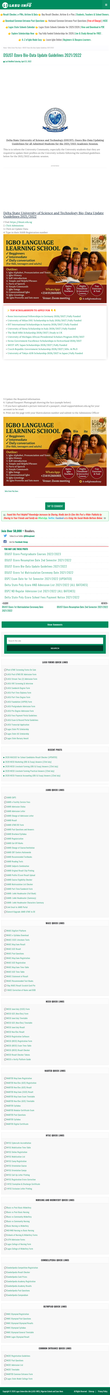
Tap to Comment (55, 506)
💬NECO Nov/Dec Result (14, 1031)
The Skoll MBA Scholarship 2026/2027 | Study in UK (35, 332)
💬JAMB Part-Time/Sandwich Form (18, 888)
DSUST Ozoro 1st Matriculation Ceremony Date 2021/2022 (39, 572)
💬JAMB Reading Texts (13, 861)
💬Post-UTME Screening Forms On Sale (20, 669)
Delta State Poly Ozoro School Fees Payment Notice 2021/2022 (42, 597)
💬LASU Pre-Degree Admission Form (19, 710)
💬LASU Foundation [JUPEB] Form (18, 701)
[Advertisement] (55, 86)
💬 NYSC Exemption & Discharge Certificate (22, 1183)
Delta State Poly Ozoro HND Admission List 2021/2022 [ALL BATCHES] (46, 585)
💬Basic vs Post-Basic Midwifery (17, 1207)
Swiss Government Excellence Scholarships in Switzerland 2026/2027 (45, 340)
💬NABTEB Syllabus (12, 1105)
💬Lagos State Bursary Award (16, 738)
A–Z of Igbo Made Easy (32, 39)
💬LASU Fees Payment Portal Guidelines (20, 715)
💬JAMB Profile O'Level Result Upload (19, 875)
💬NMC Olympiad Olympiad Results (18, 1323)
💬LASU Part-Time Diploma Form (17, 692)
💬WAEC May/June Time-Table (16, 967)
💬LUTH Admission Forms (14, 1239)
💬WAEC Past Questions (14, 953)
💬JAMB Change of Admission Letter (19, 815)
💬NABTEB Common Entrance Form (18, 1374)
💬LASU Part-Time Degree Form (17, 697)
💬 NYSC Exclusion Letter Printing (18, 1188)
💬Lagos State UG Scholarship (16, 733)
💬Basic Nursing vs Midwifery (16, 1225)
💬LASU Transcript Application (16, 724)
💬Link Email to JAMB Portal (16, 907)
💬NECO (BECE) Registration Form (18, 1040)
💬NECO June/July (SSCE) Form (17, 1008)
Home (5, 48)
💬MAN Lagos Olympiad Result (16, 1336)
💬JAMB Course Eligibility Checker (18, 879)
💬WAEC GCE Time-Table (14, 971)
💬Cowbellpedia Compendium (16, 1295)
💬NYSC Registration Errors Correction (20, 1179)
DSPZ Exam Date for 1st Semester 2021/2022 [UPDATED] (38, 579)
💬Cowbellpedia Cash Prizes (15, 1276)
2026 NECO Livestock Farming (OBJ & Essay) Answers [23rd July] (31, 766)
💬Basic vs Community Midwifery (18, 1216)
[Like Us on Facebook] (5, 541)
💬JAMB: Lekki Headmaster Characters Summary (24, 902)
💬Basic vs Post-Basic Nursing (16, 1212)
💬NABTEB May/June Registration (18, 1078)
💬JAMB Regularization (13, 838)
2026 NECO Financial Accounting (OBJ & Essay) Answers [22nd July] (32, 775)
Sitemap (91, 1391)
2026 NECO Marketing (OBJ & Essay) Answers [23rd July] (28, 761)
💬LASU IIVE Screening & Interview (18, 683)
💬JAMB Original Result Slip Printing (19, 870)
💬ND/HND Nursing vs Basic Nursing (19, 1230)
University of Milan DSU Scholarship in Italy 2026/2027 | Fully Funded (44, 320)
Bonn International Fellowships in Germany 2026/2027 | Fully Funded (44, 316)
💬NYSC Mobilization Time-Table (17, 1147)
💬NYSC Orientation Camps (15, 1170)
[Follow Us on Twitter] (5, 535)
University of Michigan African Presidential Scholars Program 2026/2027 (46, 336)
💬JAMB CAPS (10, 797)
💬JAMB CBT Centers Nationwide (17, 852)
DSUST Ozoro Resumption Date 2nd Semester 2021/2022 (38, 560)
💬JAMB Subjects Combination (16, 865)
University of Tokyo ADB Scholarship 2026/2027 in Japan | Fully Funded (45, 353)
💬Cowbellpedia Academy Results (18, 1285)
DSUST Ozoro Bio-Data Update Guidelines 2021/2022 (36, 566)
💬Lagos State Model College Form (18, 1378)
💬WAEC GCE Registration (15, 962)
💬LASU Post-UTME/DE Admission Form (20, 674)
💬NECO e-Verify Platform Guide (17, 1059)
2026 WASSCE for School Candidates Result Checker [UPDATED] (31, 757)
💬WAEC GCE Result (12, 948)
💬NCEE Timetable (11, 1369)
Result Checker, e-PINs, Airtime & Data (20, 14)
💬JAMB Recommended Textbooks (18, 856)
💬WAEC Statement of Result (16, 976)
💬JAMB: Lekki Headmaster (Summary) (20, 897)
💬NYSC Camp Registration (15, 1161)
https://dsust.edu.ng (21, 222)
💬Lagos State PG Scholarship (16, 729)
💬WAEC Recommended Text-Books (18, 980)
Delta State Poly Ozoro (14, 48)
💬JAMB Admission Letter (14, 811)
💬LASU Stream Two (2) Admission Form (20, 678)
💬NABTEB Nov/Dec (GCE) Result (18, 1087)
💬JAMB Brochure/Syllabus (15, 833)
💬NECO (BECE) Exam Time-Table (17, 1045)
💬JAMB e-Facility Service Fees (17, 801)
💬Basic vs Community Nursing (17, 1221)
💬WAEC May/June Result (14, 944)
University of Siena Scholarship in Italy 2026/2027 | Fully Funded (42, 328)
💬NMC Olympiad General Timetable (19, 1332)
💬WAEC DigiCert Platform (15, 930)
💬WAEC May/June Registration (17, 958)
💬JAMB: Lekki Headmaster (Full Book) (20, 893)
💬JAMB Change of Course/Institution (19, 847)
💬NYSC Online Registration (15, 1151)
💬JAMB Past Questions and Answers (19, 829)
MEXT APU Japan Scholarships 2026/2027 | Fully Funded (37, 345)
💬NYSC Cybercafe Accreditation (17, 1142)
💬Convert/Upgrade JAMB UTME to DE (19, 911)
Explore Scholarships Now (23, 33)
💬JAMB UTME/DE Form (14, 824)
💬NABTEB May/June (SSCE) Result (18, 1091)
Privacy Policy (102, 1391)
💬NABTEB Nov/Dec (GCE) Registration (20, 1082)
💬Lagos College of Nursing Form (17, 1244)
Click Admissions (15, 225)
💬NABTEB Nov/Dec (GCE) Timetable (19, 1101)
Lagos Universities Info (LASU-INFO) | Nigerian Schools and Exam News (39, 1391)
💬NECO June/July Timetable (16, 1018)
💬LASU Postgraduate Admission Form (19, 706)
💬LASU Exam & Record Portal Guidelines (21, 719)
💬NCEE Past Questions (13, 1360)
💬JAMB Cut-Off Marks (13, 843)
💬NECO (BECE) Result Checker (17, 1050)
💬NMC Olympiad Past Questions (17, 1318)
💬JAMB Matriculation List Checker (18, 884)
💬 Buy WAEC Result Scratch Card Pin (19, 985)
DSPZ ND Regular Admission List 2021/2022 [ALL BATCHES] (40, 591)
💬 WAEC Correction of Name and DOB (20, 990)
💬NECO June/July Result (14, 1027)
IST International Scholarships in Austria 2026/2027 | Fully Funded (43, 324)
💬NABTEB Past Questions (15, 1114)
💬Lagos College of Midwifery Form (18, 1248)
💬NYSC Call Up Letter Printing (17, 1174)
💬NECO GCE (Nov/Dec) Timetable (18, 1022)
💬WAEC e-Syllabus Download (16, 935)
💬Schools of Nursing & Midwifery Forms (21, 1234)
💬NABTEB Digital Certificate (16, 1123)
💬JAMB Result (10, 820)
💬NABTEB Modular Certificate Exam (19, 1110)
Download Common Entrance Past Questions (24, 20)
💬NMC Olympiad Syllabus (15, 1327)
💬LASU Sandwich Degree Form (17, 687)
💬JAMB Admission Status (14, 806)
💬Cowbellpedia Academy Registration (20, 1281)
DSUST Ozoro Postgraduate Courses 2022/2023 (33, 554)
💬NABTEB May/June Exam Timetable (19, 1096)
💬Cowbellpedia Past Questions (17, 1290)
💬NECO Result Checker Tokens (17, 1054)
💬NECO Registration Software (16, 1036)
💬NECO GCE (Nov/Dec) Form (16, 1013)
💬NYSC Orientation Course (15, 1165)
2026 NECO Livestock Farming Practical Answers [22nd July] (29, 770)
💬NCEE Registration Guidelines (17, 1355)
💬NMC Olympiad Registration (16, 1313)
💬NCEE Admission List (13, 1364)
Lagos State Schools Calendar (21, 27)
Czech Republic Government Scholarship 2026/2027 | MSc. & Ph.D (43, 349)
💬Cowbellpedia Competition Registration (21, 1267)
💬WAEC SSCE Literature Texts (17, 939)
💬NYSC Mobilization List (14, 1156)
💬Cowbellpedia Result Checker (17, 1272)
